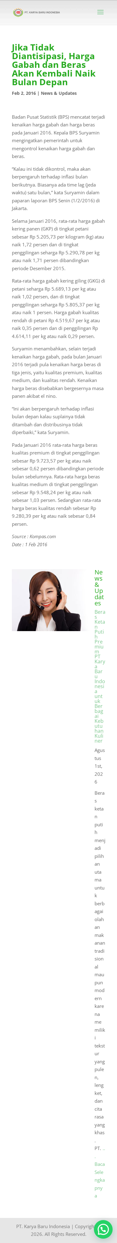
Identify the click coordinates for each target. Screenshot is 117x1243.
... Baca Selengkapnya (100, 1172)
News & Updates (59, 93)
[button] (103, 1229)
